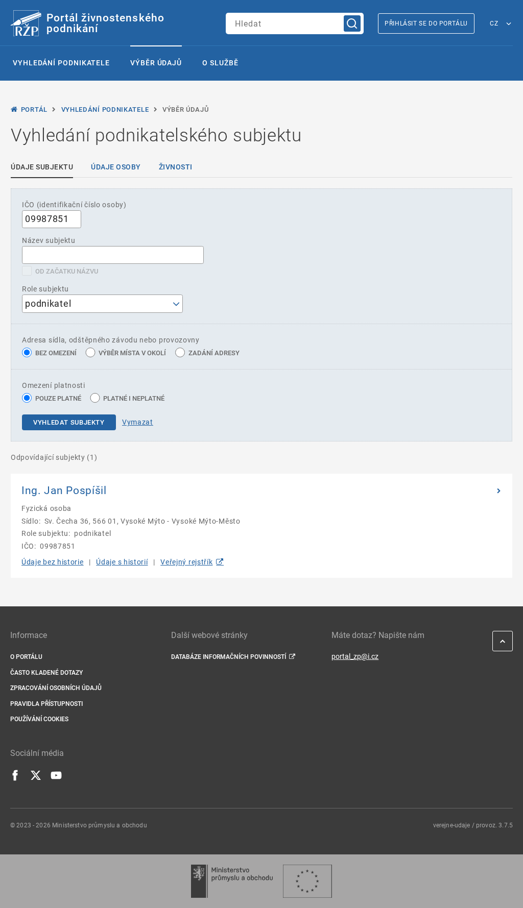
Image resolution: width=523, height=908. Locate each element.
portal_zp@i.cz (354, 656)
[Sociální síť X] (36, 778)
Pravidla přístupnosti (46, 703)
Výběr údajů (156, 63)
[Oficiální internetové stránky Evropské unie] (307, 881)
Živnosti (176, 167)
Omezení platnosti (53, 385)
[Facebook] (15, 778)
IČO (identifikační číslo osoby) (74, 205)
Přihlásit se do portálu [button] (426, 23)
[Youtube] (56, 778)
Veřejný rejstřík (186, 562)
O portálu (26, 656)
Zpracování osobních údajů (56, 688)
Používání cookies (39, 719)
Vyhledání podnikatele (61, 63)
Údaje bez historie (52, 562)
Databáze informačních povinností (228, 656)
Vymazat (137, 422)
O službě (220, 63)
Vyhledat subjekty (69, 422)
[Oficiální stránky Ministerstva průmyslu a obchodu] (231, 881)
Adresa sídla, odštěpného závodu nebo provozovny (111, 340)
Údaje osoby (116, 167)
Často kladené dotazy (46, 672)
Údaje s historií (122, 562)
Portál (34, 109)
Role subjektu (45, 289)
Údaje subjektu (42, 167)
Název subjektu (49, 240)
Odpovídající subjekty (54, 457)
